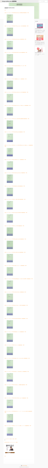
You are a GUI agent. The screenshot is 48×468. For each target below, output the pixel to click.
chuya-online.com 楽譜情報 (9, 1)
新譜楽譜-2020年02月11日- (38, 52)
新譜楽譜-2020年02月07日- (38, 40)
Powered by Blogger (24, 465)
